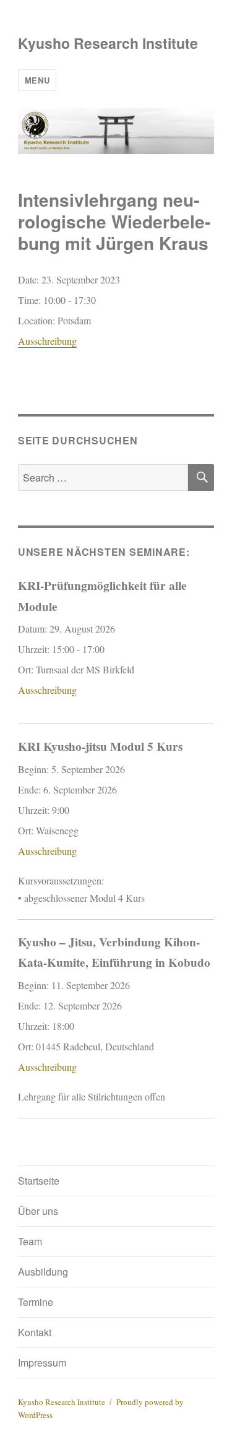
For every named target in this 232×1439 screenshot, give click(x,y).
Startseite (38, 1180)
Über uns (38, 1211)
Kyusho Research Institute (108, 43)
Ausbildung (43, 1271)
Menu (37, 80)
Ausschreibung (47, 340)
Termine (35, 1302)
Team (30, 1241)
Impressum (42, 1362)
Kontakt (34, 1332)
